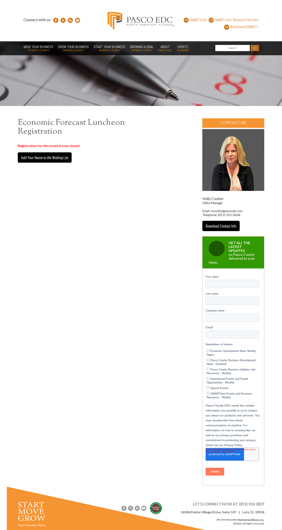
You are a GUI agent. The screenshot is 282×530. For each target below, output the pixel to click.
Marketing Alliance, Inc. (251, 519)
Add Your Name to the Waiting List (44, 157)
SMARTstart (198, 20)
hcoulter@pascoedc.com (227, 211)
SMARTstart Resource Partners (236, 20)
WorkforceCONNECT (244, 27)
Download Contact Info (221, 226)
